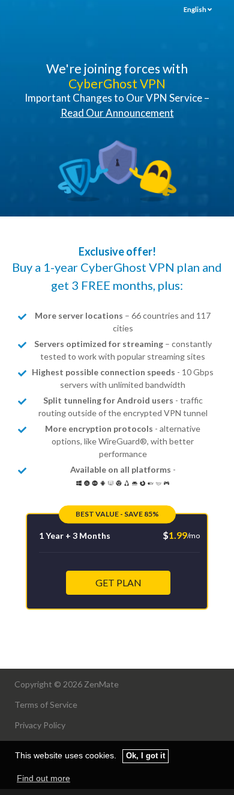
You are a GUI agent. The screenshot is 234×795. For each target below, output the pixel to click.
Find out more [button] (43, 778)
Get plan (118, 582)
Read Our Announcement (117, 112)
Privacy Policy (39, 725)
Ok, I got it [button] (145, 756)
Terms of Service (45, 704)
